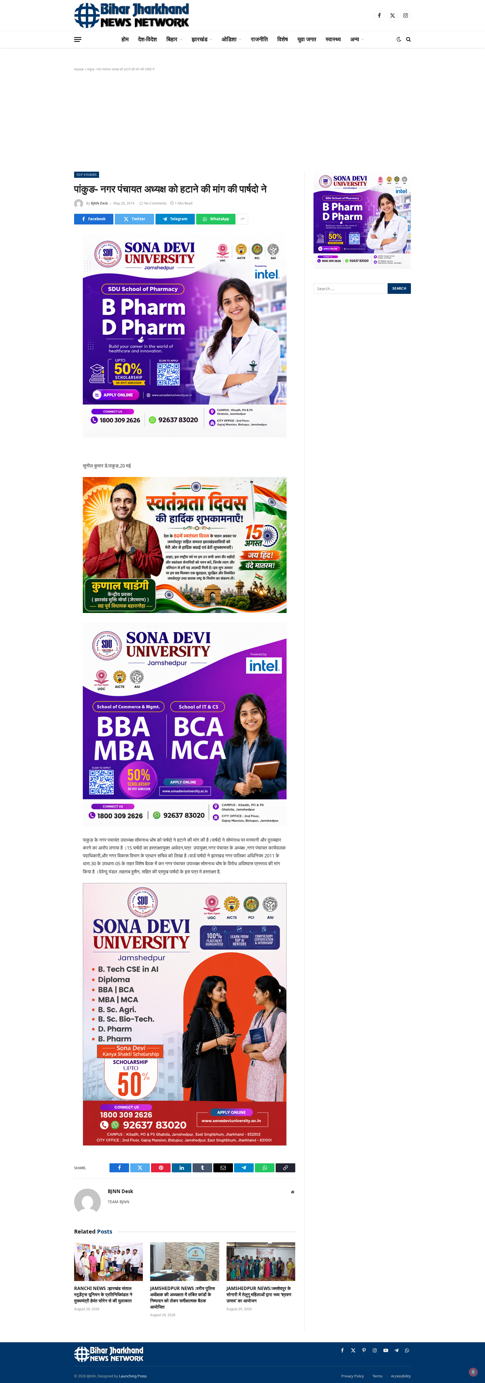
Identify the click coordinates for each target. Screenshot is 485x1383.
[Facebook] (54, 252)
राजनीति (259, 39)
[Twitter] (54, 266)
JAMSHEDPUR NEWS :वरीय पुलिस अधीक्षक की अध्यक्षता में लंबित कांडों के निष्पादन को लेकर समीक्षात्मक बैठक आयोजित (182, 1298)
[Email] (54, 309)
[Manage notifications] (473, 1372)
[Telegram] (54, 323)
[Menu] (77, 39)
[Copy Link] (54, 352)
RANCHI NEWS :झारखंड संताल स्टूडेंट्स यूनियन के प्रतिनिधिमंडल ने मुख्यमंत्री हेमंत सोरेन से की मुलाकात (103, 1295)
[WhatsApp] (54, 338)
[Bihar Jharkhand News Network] (132, 15)
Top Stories (86, 174)
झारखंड (199, 39)
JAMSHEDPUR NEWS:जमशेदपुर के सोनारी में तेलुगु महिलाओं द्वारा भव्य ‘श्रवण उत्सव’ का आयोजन (259, 1295)
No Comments (155, 203)
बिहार (171, 39)
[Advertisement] (242, 120)
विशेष (282, 39)
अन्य (354, 39)
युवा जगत (307, 39)
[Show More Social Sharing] (242, 219)
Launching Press (133, 1376)
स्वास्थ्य (333, 39)
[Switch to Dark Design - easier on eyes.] (398, 39)
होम (125, 39)
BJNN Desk (99, 203)
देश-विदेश (147, 39)
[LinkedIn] (54, 280)
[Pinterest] (54, 295)
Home (79, 69)
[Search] (408, 39)
